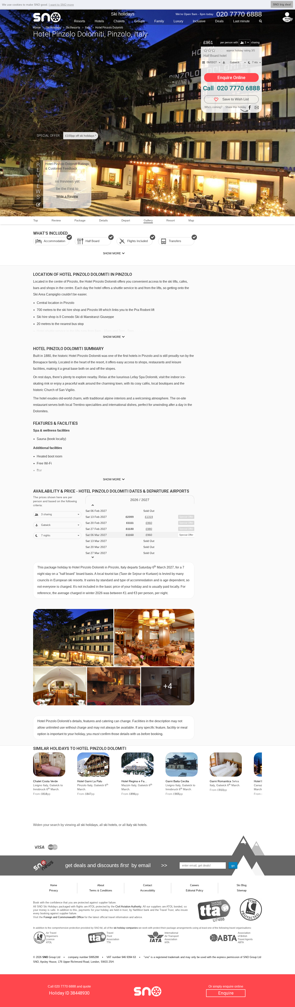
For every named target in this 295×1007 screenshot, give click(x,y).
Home (37, 27)
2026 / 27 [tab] (139, 500)
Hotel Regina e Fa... (134, 781)
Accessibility (147, 890)
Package (79, 220)
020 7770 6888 (65, 986)
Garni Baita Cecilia (177, 781)
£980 (149, 528)
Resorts (79, 21)
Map (191, 220)
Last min (241, 21)
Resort (170, 220)
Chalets (119, 21)
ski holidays (89, 825)
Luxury (178, 21)
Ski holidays (122, 13)
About (100, 885)
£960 (149, 522)
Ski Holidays (53, 27)
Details (103, 220)
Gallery (148, 220)
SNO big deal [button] (282, 4)
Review (56, 220)
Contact (147, 885)
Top (35, 220)
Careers (194, 885)
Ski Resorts (73, 27)
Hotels (99, 21)
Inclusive (199, 21)
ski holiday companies (126, 928)
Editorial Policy (194, 890)
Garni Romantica (220, 781)
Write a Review (67, 196)
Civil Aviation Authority (128, 906)
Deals (219, 21)
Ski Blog (241, 885)
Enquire (226, 993)
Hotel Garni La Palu (89, 781)
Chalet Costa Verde (45, 781)
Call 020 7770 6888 (231, 88)
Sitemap (241, 890)
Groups (139, 21)
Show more (112, 336)
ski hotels (110, 825)
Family (159, 21)
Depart (125, 220)
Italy (87, 27)
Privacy (53, 890)
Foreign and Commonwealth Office (64, 917)
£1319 (149, 516)
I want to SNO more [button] (61, 4)
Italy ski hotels (136, 825)
